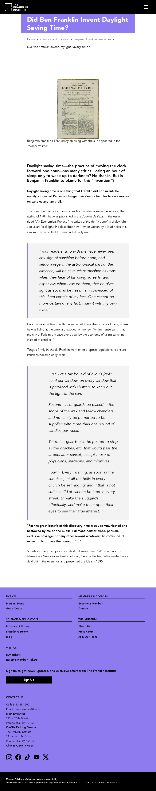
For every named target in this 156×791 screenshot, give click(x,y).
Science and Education (54, 39)
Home (31, 39)
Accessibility (52, 779)
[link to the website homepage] (16, 7)
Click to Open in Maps (19, 745)
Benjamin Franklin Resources (92, 39)
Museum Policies (14, 779)
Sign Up (29, 680)
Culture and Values (34, 779)
